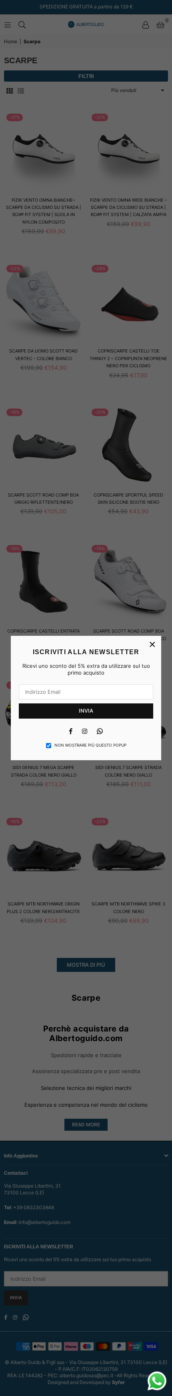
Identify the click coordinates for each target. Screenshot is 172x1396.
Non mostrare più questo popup (90, 745)
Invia (86, 710)
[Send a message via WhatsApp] (157, 1381)
